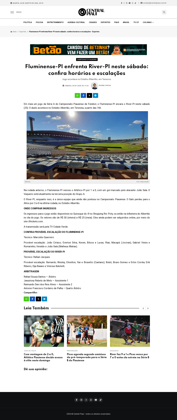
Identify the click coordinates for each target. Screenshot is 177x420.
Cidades (93, 22)
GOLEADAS (114, 351)
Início (14, 32)
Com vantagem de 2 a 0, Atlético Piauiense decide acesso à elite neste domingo (43, 357)
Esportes (105, 22)
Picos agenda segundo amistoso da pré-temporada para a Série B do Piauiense (86, 357)
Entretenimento (55, 22)
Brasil (126, 22)
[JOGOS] (88, 49)
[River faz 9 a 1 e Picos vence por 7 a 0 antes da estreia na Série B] (130, 331)
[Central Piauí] (92, 12)
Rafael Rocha (105, 85)
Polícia (39, 22)
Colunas (147, 22)
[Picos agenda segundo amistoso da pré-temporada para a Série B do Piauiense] (87, 331)
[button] (143, 308)
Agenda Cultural (76, 22)
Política (27, 22)
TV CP (136, 22)
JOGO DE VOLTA (30, 351)
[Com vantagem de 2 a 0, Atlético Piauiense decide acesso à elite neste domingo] (44, 331)
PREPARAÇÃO (72, 351)
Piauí (116, 22)
